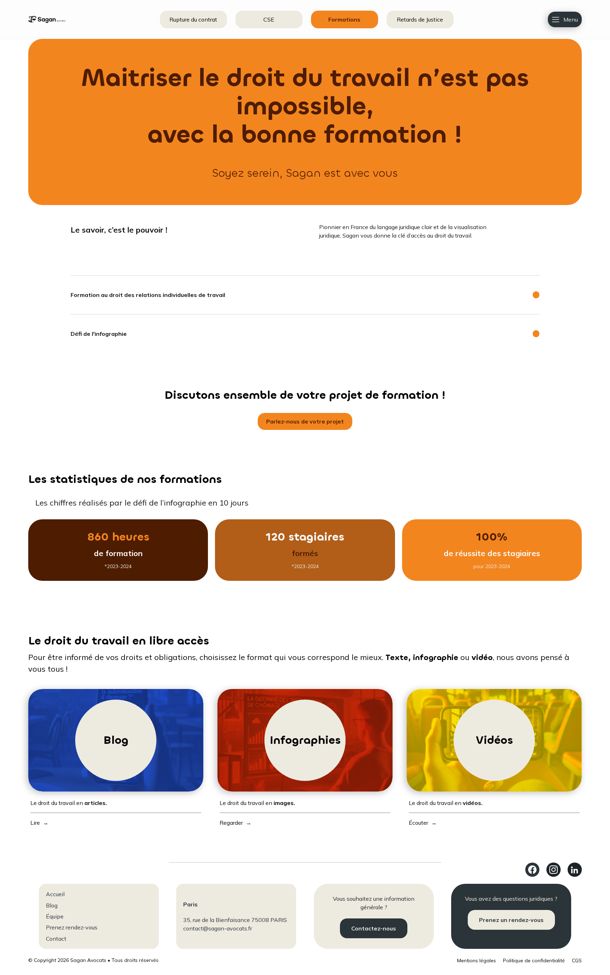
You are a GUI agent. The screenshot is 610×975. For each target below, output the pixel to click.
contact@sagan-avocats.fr (217, 928)
